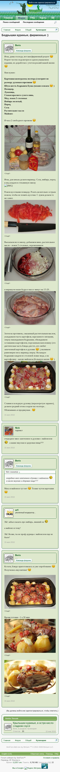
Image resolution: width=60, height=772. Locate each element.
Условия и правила (51, 758)
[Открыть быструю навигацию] (56, 30)
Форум (21, 18)
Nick (17, 428)
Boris (18, 45)
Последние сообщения (33, 22)
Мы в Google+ (18, 768)
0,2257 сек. (17, 762)
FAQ (32, 18)
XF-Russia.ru (14, 760)
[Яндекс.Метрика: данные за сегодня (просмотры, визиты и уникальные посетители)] (32, 768)
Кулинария (32, 729)
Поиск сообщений (11, 22)
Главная (8, 18)
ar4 (16, 510)
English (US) (7, 754)
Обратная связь (37, 754)
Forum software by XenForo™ (13, 758)
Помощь (49, 754)
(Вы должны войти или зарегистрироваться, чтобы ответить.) (32, 711)
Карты (43, 18)
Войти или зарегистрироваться (42, 2)
